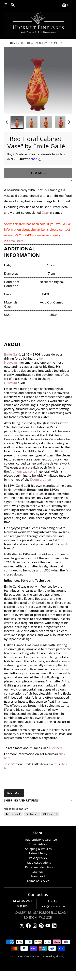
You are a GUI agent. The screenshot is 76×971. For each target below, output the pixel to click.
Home (13, 42)
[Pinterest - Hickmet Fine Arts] (41, 925)
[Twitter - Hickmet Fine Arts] (21, 925)
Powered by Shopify (53, 956)
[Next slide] (69, 122)
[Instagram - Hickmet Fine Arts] (34, 925)
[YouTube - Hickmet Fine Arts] (47, 925)
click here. (56, 748)
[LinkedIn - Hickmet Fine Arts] (54, 925)
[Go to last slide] (7, 122)
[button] (17, 122)
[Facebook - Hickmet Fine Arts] (28, 925)
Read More (14, 793)
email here (16, 241)
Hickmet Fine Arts (29, 956)
